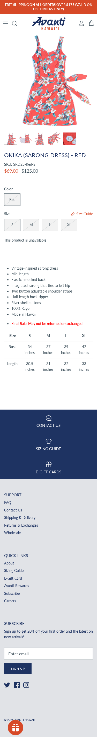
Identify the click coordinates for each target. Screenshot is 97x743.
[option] (48, 81)
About (9, 563)
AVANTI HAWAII (24, 719)
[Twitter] (7, 685)
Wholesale (12, 532)
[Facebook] (17, 685)
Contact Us (13, 510)
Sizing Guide (14, 570)
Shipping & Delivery (19, 517)
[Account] (80, 23)
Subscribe (12, 593)
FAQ (7, 502)
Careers (10, 601)
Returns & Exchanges (21, 525)
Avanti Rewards (16, 585)
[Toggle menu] (5, 23)
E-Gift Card (13, 578)
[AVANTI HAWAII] (48, 23)
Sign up (18, 668)
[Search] (17, 23)
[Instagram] (26, 685)
